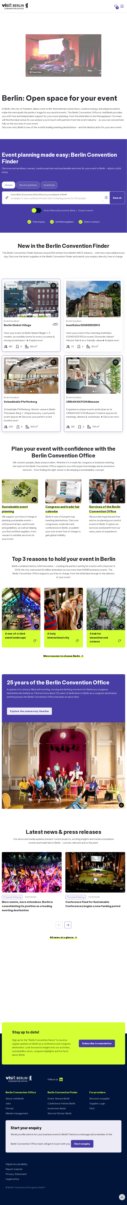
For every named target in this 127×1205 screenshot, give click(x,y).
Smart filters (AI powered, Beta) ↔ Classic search (68, 210)
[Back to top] (122, 1197)
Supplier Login (97, 1103)
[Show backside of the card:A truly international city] (63, 618)
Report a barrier (14, 1169)
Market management (17, 1113)
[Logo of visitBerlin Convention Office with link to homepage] (15, 6)
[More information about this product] (106, 197)
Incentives (49, 185)
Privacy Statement (16, 1174)
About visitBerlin (15, 1098)
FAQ (91, 1108)
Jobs (8, 1103)
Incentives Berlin (57, 1108)
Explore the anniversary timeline (29, 711)
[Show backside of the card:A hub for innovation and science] (106, 618)
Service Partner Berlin (60, 1113)
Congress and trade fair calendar (62, 509)
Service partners (28, 185)
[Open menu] (122, 6)
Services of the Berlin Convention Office (104, 509)
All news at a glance (62, 937)
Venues (8, 185)
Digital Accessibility (17, 1164)
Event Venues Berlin (59, 1098)
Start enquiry (82, 1143)
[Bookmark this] (53, 286)
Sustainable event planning (15, 509)
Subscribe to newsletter (97, 1043)
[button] (8, 376)
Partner (10, 1108)
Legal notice (12, 1179)
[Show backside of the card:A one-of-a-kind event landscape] (21, 618)
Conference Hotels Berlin (61, 1103)
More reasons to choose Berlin (61, 655)
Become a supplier (99, 1098)
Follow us (53, 1079)
